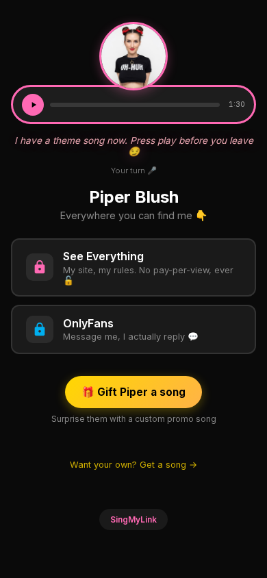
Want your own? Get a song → (133, 465)
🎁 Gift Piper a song (133, 392)
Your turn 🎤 (134, 170)
